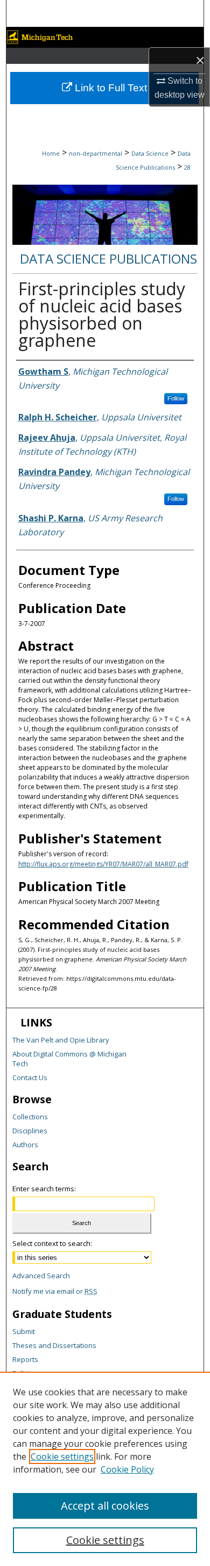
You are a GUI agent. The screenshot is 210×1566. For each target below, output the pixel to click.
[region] (105, 1469)
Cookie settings (62, 1456)
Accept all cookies (105, 1505)
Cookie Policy (127, 1469)
